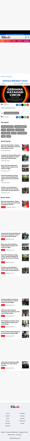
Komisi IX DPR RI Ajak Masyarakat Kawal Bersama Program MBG (10, 332)
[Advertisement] (15, 15)
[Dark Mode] (26, 37)
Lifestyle (22, 423)
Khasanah (7, 425)
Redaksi (3, 84)
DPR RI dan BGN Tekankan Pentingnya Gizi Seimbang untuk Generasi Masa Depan (10, 311)
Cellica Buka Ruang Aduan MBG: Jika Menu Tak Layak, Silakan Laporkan (10, 363)
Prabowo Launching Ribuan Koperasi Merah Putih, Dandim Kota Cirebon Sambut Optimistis (10, 188)
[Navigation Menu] (28, 37)
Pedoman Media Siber (12, 432)
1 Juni (3, 130)
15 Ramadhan (5, 133)
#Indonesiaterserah (7, 126)
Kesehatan (26, 41)
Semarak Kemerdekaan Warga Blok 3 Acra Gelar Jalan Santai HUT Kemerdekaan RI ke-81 (10, 146)
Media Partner (11, 434)
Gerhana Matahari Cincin (11, 113)
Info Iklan (18, 434)
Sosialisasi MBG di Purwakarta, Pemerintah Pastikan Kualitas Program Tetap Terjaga (9, 300)
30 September (22, 133)
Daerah (2, 41)
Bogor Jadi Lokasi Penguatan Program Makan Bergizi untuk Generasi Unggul (9, 167)
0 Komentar (5, 104)
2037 (8, 136)
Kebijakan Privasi (23, 432)
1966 (3, 136)
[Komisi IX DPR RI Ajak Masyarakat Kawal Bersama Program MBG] (25, 334)
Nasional (8, 41)
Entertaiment (22, 421)
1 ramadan (10, 130)
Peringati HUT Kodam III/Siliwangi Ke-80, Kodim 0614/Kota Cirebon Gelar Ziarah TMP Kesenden (10, 156)
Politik (14, 41)
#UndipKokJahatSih (20, 126)
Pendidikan (22, 413)
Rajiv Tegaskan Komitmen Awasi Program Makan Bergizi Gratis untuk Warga (10, 322)
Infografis (9, 76)
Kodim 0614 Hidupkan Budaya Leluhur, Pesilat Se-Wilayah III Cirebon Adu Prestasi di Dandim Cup (10, 178)
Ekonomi (20, 41)
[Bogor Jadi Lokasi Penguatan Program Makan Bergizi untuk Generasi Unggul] (25, 168)
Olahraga (22, 418)
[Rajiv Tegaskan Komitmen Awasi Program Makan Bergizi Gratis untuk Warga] (25, 323)
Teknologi (22, 416)
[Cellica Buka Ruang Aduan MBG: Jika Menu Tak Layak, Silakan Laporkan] (25, 364)
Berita (3, 239)
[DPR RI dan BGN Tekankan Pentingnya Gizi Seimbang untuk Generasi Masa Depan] (25, 312)
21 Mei (14, 133)
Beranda (3, 76)
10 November (19, 130)
